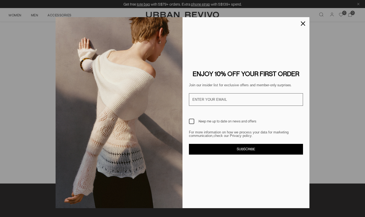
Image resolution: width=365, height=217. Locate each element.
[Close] (303, 23)
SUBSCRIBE (246, 149)
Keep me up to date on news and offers (227, 121)
